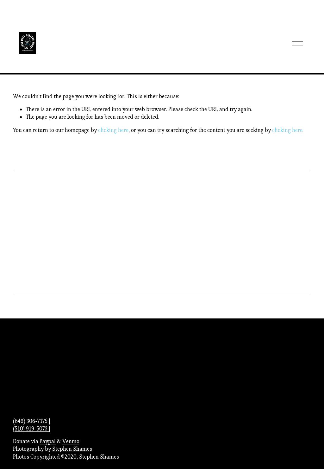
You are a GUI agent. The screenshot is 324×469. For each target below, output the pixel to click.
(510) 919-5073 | (31, 428)
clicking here (113, 130)
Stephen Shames (72, 448)
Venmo (70, 441)
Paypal (48, 441)
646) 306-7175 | (32, 421)
